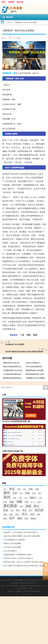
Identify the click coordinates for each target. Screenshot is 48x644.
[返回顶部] (45, 576)
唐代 (6, 492)
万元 (4, 489)
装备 (11, 514)
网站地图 (15, 583)
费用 (5, 518)
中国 (18, 489)
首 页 (3, 2)
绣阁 (5, 73)
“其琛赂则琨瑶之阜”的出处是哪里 (14, 370)
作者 (31, 489)
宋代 (6, 497)
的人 (36, 506)
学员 (21, 493)
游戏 (28, 506)
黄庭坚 (33, 518)
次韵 (21, 506)
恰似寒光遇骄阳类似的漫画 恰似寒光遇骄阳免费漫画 (24, 351)
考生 (18, 510)
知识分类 (20, 2)
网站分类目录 (35, 580)
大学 (15, 493)
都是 (19, 518)
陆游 (26, 518)
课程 (38, 514)
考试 (24, 510)
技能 (12, 501)
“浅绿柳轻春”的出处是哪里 (14, 344)
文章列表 (11, 2)
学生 (33, 493)
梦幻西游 (10, 505)
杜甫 (39, 502)
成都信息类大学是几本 (11, 362)
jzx (8, 38)
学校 (27, 493)
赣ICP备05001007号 (31, 583)
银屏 (9, 73)
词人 (17, 514)
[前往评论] (45, 570)
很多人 (33, 497)
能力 (30, 510)
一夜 (13, 73)
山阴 (14, 498)
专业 (11, 488)
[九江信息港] (24, 9)
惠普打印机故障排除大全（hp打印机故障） (14, 366)
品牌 (37, 489)
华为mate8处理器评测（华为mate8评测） (36, 366)
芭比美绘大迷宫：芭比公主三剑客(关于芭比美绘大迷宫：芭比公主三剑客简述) (25, 562)
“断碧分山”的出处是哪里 (12, 543)
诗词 (32, 514)
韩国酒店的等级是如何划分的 (13, 378)
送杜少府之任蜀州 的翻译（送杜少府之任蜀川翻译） (23, 536)
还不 (12, 518)
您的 (40, 498)
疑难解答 (22, 583)
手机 (5, 502)
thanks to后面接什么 (33, 362)
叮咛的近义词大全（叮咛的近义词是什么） (19, 558)
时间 (26, 502)
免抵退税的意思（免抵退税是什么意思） (18, 554)
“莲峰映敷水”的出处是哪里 (35, 378)
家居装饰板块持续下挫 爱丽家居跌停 (36, 374)
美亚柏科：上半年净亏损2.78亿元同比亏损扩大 (21, 532)
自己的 (39, 510)
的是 (5, 510)
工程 (25, 498)
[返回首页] (45, 564)
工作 (20, 498)
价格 (24, 489)
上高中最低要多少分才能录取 (14, 539)
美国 (12, 510)
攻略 (19, 501)
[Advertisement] (24, 620)
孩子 (39, 493)
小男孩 (24, 594)
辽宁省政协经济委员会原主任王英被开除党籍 (14, 374)
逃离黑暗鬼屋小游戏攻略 (35, 370)
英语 (5, 514)
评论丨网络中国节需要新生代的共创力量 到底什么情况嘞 (24, 565)
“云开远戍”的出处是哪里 (12, 547)
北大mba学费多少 (10, 551)
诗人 (24, 514)
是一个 (33, 502)
